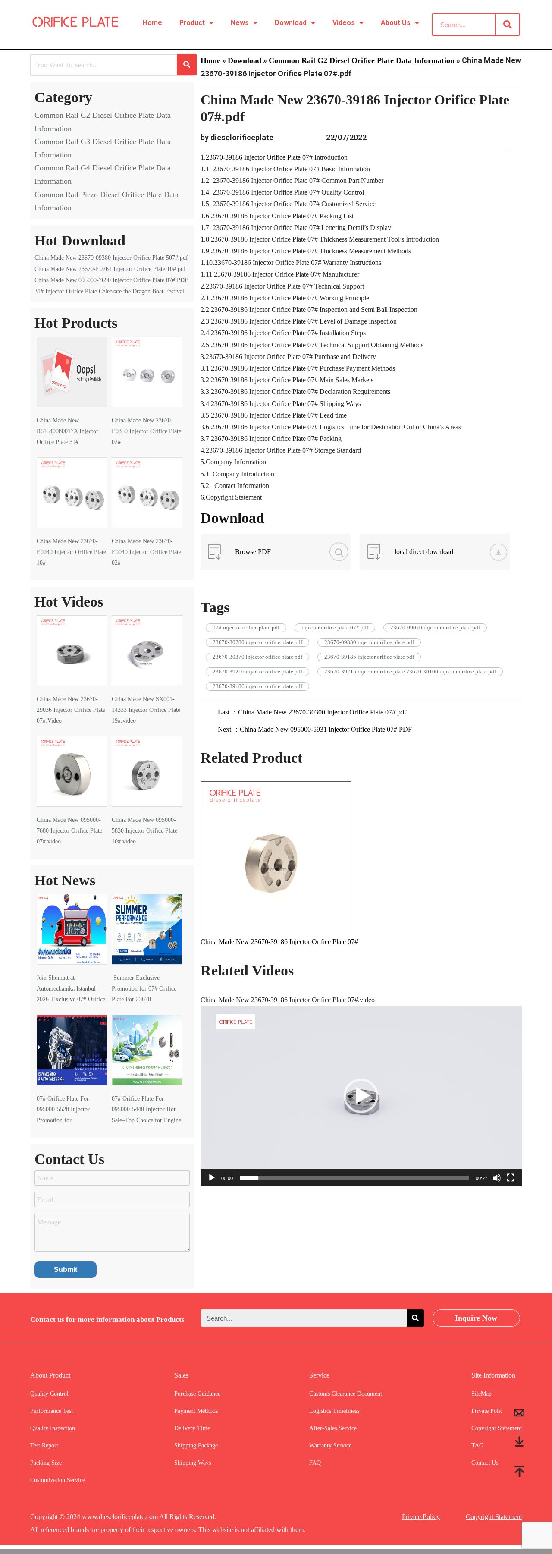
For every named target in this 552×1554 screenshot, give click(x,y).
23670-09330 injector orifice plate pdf (369, 642)
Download (291, 23)
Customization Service (57, 1480)
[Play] (211, 1177)
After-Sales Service (333, 1428)
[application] (361, 1096)
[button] (361, 1096)
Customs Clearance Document (345, 1393)
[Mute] (496, 1177)
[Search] (507, 24)
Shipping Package (196, 1445)
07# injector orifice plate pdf (246, 627)
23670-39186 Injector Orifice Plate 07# (259, 157)
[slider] (354, 1178)
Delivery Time (192, 1428)
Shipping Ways (192, 1463)
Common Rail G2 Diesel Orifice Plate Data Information (362, 60)
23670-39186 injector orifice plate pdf (257, 686)
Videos (343, 23)
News (240, 23)
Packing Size (46, 1463)
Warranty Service (330, 1445)
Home (152, 23)
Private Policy (421, 1516)
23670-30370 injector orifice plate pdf (257, 657)
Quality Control (49, 1393)
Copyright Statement (494, 1516)
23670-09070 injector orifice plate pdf (435, 627)
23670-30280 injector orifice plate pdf (257, 642)
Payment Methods (196, 1411)
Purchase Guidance (197, 1393)
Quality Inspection (52, 1428)
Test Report (44, 1445)
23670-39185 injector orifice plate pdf (369, 657)
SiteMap (481, 1393)
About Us (396, 23)
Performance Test (51, 1411)
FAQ (315, 1463)
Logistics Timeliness (334, 1411)
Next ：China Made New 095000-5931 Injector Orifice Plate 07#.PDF (315, 729)
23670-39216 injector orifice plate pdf (257, 671)
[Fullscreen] (510, 1177)
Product (192, 23)
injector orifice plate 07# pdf (334, 627)
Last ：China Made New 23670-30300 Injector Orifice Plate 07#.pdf (312, 712)
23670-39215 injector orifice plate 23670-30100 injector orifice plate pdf (410, 671)
